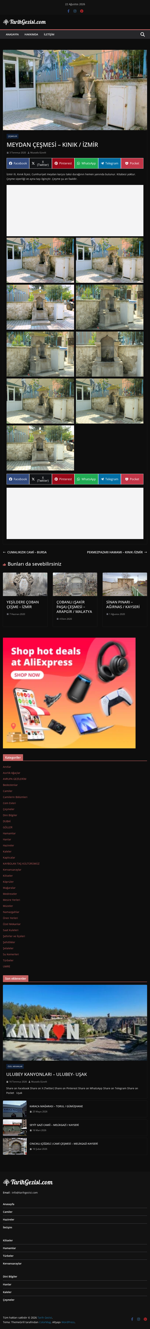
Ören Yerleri (10, 918)
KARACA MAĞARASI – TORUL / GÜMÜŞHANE (56, 1106)
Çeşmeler (12, 136)
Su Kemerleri (11, 954)
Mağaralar (9, 887)
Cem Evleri (9, 803)
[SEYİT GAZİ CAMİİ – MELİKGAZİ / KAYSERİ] (15, 1127)
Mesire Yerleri (11, 900)
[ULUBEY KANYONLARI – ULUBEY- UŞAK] (75, 1023)
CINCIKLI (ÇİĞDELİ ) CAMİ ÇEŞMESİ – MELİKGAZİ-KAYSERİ (64, 1143)
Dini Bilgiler (10, 815)
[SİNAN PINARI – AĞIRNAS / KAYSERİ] (125, 575)
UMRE (6, 966)
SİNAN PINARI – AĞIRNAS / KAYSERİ (123, 604)
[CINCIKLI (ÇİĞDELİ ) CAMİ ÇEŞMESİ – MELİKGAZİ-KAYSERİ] (15, 1146)
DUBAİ (7, 821)
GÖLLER (7, 827)
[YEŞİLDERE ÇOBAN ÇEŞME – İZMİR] (25, 575)
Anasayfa (12, 34)
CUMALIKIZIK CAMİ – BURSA (27, 552)
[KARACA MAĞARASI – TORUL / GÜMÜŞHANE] (15, 1109)
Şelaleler (8, 948)
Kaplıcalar (9, 857)
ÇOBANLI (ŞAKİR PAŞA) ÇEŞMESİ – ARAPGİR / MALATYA (74, 607)
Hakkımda (31, 34)
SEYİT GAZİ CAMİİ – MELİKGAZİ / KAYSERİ (54, 1125)
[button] (40, 260)
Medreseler (10, 894)
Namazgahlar (11, 912)
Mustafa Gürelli (38, 152)
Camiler (7, 791)
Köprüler (8, 881)
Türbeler (8, 960)
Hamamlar (9, 833)
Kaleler (7, 851)
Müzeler (8, 906)
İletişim (49, 34)
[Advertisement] (75, 210)
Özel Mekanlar (12, 924)
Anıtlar (7, 767)
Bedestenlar (10, 785)
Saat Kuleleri (10, 930)
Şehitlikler (9, 942)
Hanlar (7, 839)
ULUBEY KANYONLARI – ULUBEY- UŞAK (46, 1074)
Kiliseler (8, 875)
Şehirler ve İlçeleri (14, 936)
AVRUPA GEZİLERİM (14, 779)
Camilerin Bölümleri (15, 797)
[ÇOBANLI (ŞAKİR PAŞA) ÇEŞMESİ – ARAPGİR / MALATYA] (75, 575)
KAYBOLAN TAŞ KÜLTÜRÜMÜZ (21, 863)
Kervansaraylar (12, 869)
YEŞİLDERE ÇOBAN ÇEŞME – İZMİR (23, 604)
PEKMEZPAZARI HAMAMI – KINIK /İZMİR (115, 552)
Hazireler (8, 845)
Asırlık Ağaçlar (11, 773)
